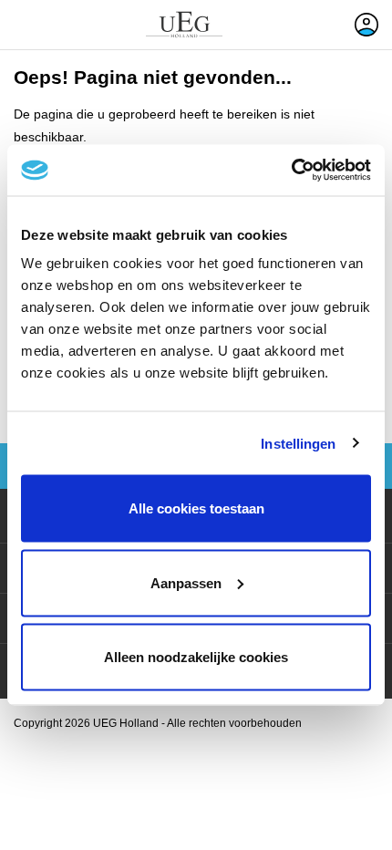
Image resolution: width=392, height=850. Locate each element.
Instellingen (298, 443)
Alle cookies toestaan (196, 508)
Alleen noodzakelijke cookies (196, 657)
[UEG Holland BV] (184, 24)
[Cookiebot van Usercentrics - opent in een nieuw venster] (291, 170)
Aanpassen (186, 582)
